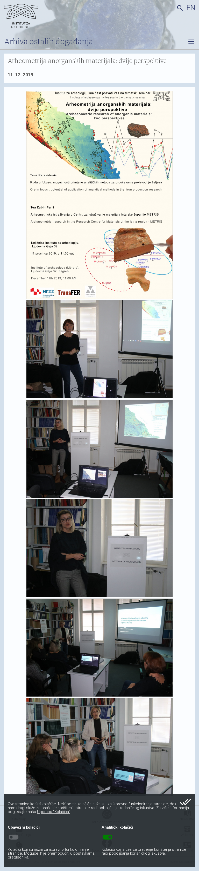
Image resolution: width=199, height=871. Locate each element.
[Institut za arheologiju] (35, 17)
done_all (185, 802)
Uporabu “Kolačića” (53, 811)
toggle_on (107, 837)
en (191, 8)
